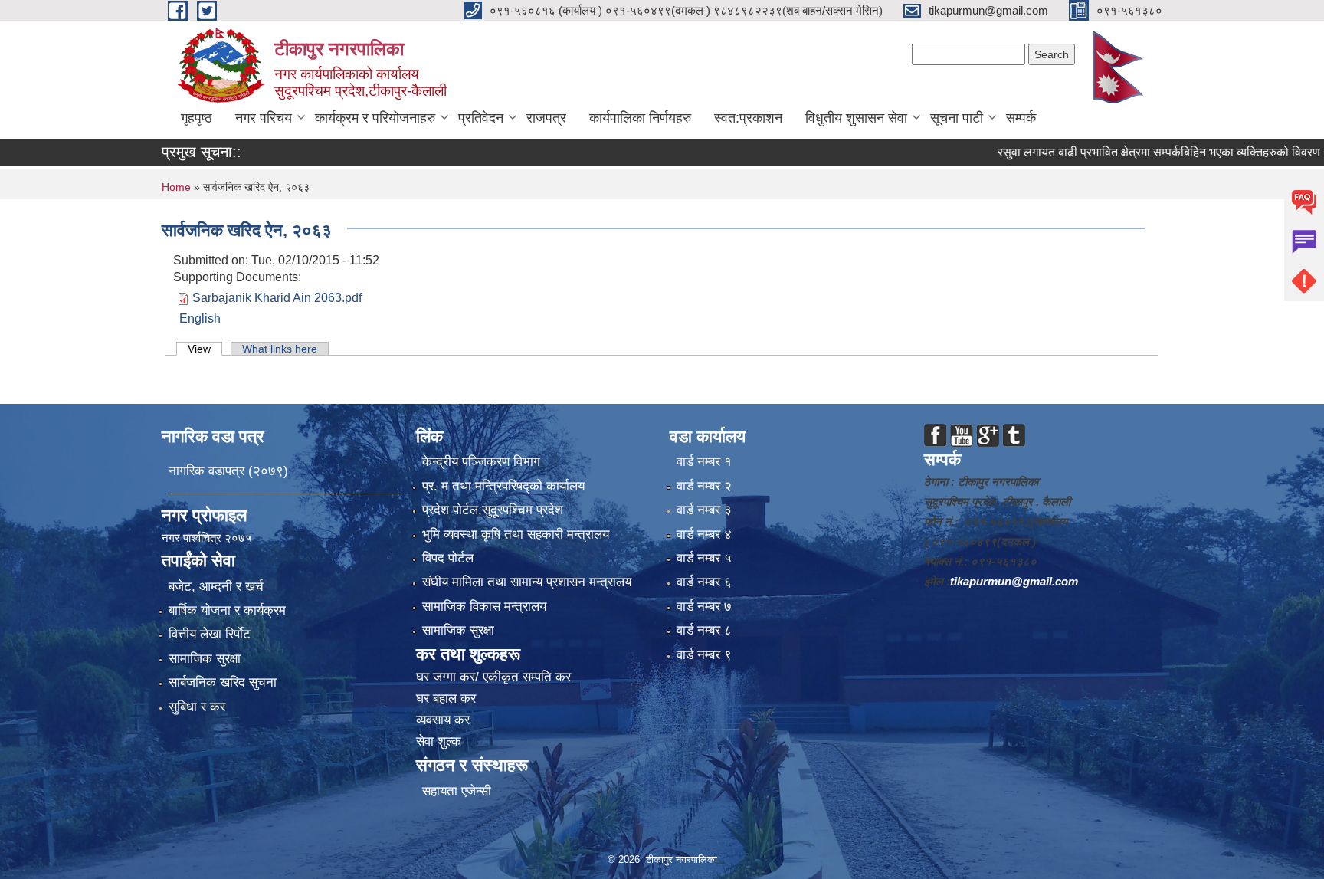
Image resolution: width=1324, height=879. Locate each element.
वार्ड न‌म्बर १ (704, 461)
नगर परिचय (263, 118)
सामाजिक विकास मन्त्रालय (484, 606)
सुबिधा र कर (197, 707)
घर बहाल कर (446, 698)
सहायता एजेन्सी (456, 791)
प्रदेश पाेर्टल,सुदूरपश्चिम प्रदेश (492, 510)
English (200, 318)
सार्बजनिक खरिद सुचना (223, 682)
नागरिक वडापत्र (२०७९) (228, 471)
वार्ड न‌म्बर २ (704, 486)
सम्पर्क (1021, 118)
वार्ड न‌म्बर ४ (704, 534)
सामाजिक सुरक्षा (205, 658)
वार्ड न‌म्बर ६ (704, 582)
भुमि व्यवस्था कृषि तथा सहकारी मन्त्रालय (515, 534)
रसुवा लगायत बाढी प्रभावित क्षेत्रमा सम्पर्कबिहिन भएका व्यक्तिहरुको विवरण (1127, 152)
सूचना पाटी (956, 118)
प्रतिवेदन (480, 118)
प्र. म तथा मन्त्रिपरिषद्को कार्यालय (503, 486)
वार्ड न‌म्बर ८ (704, 630)
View (205, 349)
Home (176, 187)
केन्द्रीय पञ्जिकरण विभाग (481, 461)
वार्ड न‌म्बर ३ (704, 510)
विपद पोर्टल (448, 558)
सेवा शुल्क (438, 741)
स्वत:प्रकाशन (748, 118)
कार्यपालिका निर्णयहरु (640, 118)
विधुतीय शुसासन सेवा (856, 118)
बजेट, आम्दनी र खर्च (216, 586)
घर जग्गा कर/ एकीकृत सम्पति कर (493, 677)
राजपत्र (546, 118)
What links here (279, 349)
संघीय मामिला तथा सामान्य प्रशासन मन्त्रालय (526, 582)
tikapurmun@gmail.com (1014, 581)
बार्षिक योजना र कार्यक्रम (227, 610)
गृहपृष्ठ (196, 118)
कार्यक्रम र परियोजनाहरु (375, 118)
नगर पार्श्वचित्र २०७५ (208, 537)
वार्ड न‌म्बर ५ (704, 558)
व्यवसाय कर (443, 720)
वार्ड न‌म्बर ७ (704, 606)
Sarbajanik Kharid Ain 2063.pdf (277, 297)
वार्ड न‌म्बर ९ (704, 655)
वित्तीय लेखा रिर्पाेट (210, 634)
